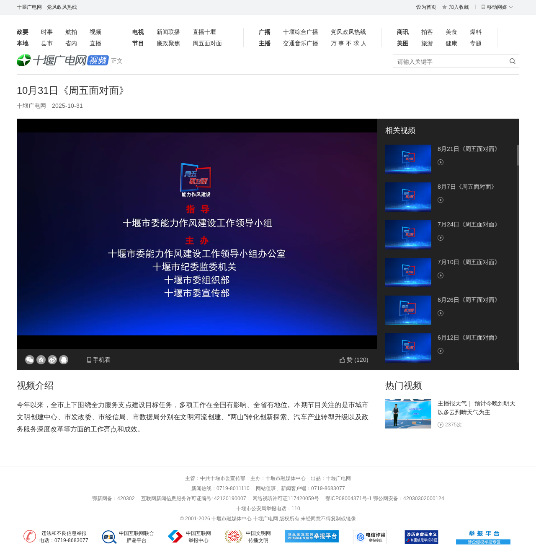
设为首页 (426, 7)
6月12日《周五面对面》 (469, 337)
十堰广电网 (29, 7)
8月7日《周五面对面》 (467, 186)
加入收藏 (459, 7)
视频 (95, 32)
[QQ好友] (63, 359)
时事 (47, 32)
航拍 (71, 32)
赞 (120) (357, 359)
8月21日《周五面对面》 (469, 148)
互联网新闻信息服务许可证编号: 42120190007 (193, 498)
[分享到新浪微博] (52, 359)
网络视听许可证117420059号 (286, 498)
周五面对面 (207, 43)
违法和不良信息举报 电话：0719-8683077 (63, 536)
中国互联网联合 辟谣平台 (136, 536)
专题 (476, 43)
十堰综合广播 (300, 32)
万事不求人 (348, 43)
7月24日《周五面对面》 (469, 224)
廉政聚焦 (168, 43)
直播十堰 (204, 32)
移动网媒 (497, 7)
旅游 (427, 43)
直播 (95, 43)
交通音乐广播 (300, 43)
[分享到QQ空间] (41, 359)
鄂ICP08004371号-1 (349, 498)
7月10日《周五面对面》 (469, 262)
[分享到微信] (29, 359)
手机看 (102, 359)
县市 (47, 43)
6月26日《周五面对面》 (469, 299)
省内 (71, 43)
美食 (451, 32)
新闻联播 (168, 32)
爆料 (476, 32)
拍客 (427, 32)
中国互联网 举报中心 (198, 536)
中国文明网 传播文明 (258, 536)
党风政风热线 (62, 7)
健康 (451, 43)
